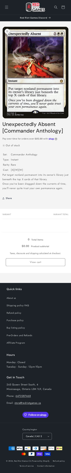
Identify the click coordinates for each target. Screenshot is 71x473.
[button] (6, 7)
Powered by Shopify (41, 460)
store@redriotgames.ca (28, 403)
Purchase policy (15, 320)
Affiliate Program (16, 342)
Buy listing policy (16, 327)
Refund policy (14, 313)
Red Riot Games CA (23, 460)
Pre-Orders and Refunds (19, 335)
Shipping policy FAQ (18, 305)
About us (11, 298)
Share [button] (9, 198)
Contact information (46, 466)
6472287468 (23, 396)
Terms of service (27, 466)
